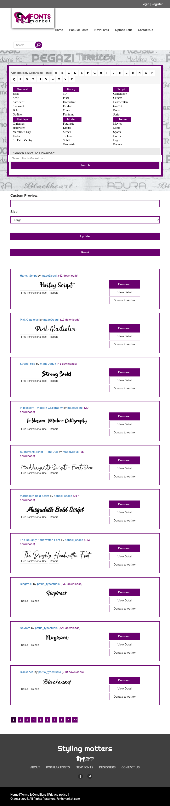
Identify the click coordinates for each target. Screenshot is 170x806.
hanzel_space (63, 495)
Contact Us (145, 30)
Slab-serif (18, 106)
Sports (117, 132)
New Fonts (101, 30)
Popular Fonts (78, 30)
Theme (122, 119)
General (22, 89)
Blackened (27, 672)
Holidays (22, 119)
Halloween (19, 127)
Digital (67, 127)
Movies (117, 123)
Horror (117, 136)
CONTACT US (130, 767)
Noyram (25, 627)
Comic (67, 110)
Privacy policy (57, 794)
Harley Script (28, 275)
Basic (16, 93)
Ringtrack (26, 583)
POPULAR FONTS (58, 767)
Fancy (71, 89)
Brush (116, 110)
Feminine (68, 114)
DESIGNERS (107, 767)
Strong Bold (27, 363)
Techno (67, 136)
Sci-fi (66, 140)
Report (54, 292)
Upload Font (123, 30)
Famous (117, 144)
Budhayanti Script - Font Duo (39, 451)
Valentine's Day (22, 132)
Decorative (69, 102)
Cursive (117, 97)
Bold (15, 110)
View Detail (125, 292)
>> (75, 719)
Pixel (66, 97)
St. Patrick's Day (23, 140)
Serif (16, 97)
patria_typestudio (48, 583)
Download (124, 284)
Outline (17, 114)
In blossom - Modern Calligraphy (41, 407)
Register (157, 4)
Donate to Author (125, 520)
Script (121, 89)
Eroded (67, 106)
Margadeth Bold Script (34, 495)
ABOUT (35, 767)
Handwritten (120, 102)
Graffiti (117, 106)
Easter (16, 136)
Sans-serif (18, 102)
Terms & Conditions (33, 794)
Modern (72, 119)
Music (116, 127)
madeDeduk (49, 275)
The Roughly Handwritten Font (40, 539)
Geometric (69, 144)
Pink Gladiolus (29, 319)
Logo (116, 140)
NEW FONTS (84, 767)
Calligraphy (120, 93)
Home (59, 30)
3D (65, 93)
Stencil (67, 132)
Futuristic (68, 123)
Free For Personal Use (34, 292)
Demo (24, 601)
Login (145, 4)
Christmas (18, 123)
